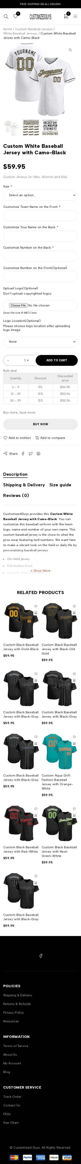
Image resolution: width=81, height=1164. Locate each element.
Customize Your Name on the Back (30, 227)
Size (7, 186)
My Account (12, 1063)
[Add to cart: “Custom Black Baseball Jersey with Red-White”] (35, 815)
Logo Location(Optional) (22, 321)
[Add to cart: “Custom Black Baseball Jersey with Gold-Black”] (35, 612)
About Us (10, 1055)
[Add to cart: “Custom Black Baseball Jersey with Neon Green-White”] (74, 815)
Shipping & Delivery (17, 995)
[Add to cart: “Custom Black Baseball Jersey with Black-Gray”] (35, 680)
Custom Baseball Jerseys (34, 29)
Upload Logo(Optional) (20, 288)
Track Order (12, 1097)
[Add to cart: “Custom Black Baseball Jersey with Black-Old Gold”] (74, 612)
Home (7, 29)
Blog (6, 1072)
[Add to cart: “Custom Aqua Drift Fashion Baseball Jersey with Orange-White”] (74, 743)
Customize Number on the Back (28, 247)
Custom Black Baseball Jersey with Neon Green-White (59, 851)
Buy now (40, 424)
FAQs (7, 1114)
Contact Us (11, 1105)
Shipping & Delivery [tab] (24, 484)
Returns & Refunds (17, 1004)
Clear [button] (33, 312)
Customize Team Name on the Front (31, 207)
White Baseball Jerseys (20, 33)
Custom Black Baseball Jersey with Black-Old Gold (59, 649)
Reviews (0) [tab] (16, 495)
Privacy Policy (13, 1012)
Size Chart (11, 1123)
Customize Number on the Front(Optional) (35, 268)
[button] (70, 50)
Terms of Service (15, 1046)
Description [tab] (15, 474)
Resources (11, 1021)
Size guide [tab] (60, 484)
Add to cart (56, 360)
